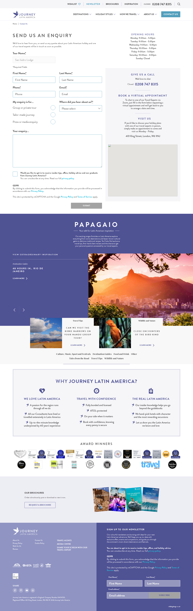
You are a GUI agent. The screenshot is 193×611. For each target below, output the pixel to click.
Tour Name (19, 53)
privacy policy (68, 178)
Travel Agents (64, 540)
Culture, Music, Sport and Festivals (73, 354)
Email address (114, 589)
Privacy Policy (37, 191)
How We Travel (128, 14)
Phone (17, 87)
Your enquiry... (21, 131)
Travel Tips (96, 358)
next (24, 310)
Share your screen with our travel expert (72, 548)
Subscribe (164, 595)
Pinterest (21, 590)
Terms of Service (84, 196)
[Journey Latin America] (24, 14)
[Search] (178, 4)
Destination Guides (102, 354)
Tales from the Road (79, 358)
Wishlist (72, 4)
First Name (19, 73)
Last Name (65, 73)
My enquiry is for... (23, 102)
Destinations (80, 14)
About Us (149, 14)
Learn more (19, 279)
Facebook (15, 590)
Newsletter (93, 4)
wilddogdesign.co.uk (174, 606)
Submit (86, 205)
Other (134, 354)
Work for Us (17, 546)
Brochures (112, 4)
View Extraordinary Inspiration (35, 255)
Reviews (15, 549)
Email (63, 87)
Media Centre (64, 544)
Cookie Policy (39, 543)
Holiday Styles (104, 14)
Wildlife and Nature (114, 358)
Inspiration (131, 4)
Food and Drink (121, 354)
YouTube (27, 590)
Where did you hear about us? (76, 102)
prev (14, 310)
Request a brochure (40, 504)
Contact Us (171, 14)
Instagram (33, 590)
